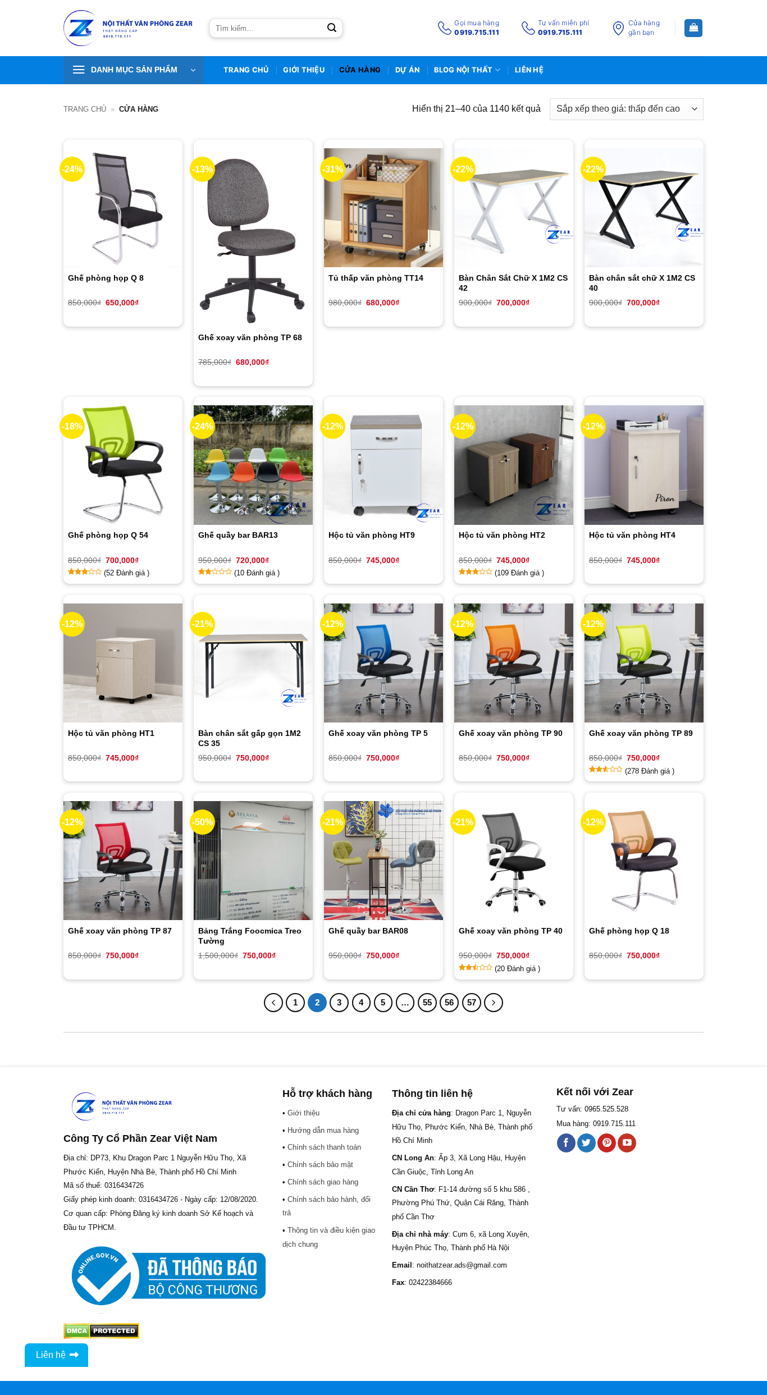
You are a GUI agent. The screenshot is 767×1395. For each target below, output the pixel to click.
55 (427, 1002)
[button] (133, 70)
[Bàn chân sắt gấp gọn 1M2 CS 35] (253, 662)
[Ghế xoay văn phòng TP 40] (513, 860)
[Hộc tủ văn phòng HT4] (644, 464)
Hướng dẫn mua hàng (323, 1130)
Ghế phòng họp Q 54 (108, 534)
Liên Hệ (529, 70)
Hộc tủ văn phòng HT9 (371, 534)
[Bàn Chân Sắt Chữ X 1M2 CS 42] (513, 207)
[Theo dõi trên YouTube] (627, 1142)
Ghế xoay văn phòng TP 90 (511, 733)
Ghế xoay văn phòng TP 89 (641, 733)
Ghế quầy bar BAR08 (368, 930)
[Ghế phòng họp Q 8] (122, 207)
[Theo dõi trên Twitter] (586, 1142)
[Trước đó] (273, 1002)
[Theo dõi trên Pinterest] (606, 1142)
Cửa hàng (360, 70)
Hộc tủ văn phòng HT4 (632, 534)
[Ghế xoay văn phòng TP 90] (513, 662)
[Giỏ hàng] (693, 28)
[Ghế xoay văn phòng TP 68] (253, 237)
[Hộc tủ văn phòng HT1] (122, 662)
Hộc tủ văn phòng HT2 (502, 534)
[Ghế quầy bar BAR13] (253, 464)
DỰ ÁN (407, 70)
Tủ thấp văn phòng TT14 (375, 277)
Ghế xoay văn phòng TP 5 (378, 733)
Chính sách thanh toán (324, 1147)
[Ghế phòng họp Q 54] (122, 464)
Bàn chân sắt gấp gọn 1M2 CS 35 (249, 738)
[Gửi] (331, 28)
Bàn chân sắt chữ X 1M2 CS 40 (642, 282)
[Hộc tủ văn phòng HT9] (383, 464)
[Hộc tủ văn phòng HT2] (513, 464)
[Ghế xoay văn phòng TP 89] (644, 662)
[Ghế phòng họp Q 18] (644, 860)
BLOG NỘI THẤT (463, 70)
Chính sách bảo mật (320, 1164)
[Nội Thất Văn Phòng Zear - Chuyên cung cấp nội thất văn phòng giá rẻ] (128, 28)
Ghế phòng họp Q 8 (106, 277)
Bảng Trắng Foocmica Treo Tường (250, 935)
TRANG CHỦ (245, 70)
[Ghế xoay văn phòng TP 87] (122, 860)
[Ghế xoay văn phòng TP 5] (383, 662)
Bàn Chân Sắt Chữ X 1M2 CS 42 (513, 282)
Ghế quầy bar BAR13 (238, 534)
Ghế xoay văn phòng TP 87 (120, 930)
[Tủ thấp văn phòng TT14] (383, 207)
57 (471, 1002)
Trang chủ (84, 109)
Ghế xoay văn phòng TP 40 (511, 930)
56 (449, 1002)
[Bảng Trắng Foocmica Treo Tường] (253, 860)
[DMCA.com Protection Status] (101, 1330)
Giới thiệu (304, 70)
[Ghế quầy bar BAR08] (383, 860)
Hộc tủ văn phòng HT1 (111, 733)
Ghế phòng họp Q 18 (629, 930)
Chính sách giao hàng (322, 1182)
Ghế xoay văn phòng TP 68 (250, 337)
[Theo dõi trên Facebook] (566, 1142)
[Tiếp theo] (493, 1002)
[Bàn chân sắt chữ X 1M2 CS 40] (644, 207)
